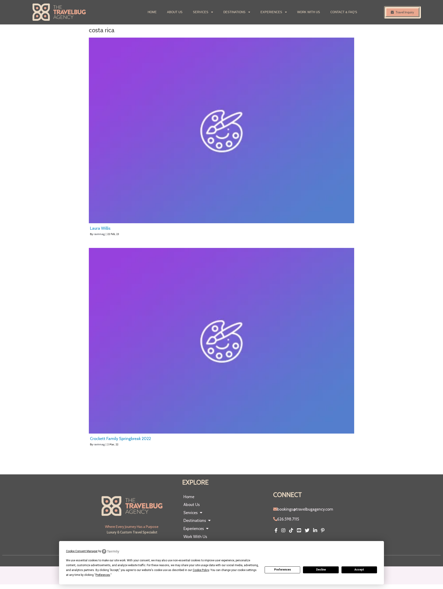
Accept (359, 569)
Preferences (282, 569)
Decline (321, 569)
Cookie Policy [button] (201, 570)
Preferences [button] (103, 575)
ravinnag (99, 234)
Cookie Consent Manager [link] (82, 551)
